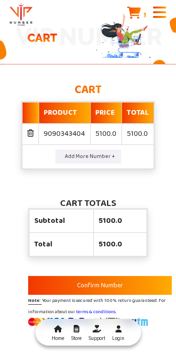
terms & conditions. (96, 312)
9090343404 (64, 134)
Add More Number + (90, 156)
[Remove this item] (30, 134)
